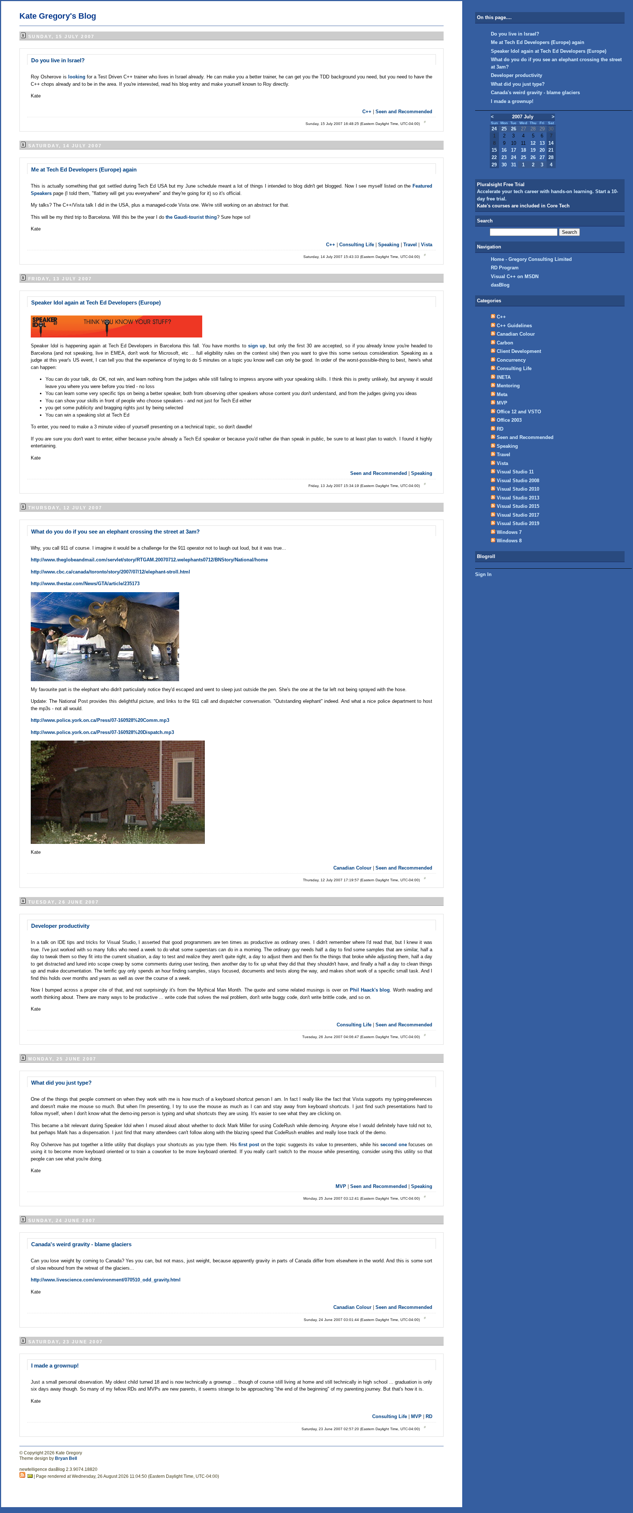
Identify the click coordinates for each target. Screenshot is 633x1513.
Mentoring (508, 385)
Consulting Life (356, 244)
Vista (426, 244)
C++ (366, 111)
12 (533, 143)
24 (494, 129)
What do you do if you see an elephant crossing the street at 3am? (115, 531)
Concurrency (511, 360)
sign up (257, 345)
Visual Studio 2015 (518, 506)
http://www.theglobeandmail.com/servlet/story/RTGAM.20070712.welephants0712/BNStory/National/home (149, 559)
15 (494, 150)
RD (429, 1416)
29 (494, 164)
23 (504, 157)
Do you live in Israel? (58, 60)
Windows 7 (509, 532)
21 (551, 150)
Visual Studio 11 (515, 472)
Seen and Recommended (403, 111)
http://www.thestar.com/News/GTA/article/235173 (85, 583)
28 (551, 157)
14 (551, 143)
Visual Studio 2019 (518, 523)
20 (542, 150)
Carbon (505, 343)
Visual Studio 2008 (518, 480)
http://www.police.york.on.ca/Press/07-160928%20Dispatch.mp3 (102, 732)
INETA (504, 377)
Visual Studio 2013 (518, 498)
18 (523, 150)
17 (513, 150)
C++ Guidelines (514, 325)
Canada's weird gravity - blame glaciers (81, 1244)
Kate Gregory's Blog (57, 16)
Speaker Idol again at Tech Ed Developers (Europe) (96, 302)
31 (513, 164)
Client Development (519, 351)
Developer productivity (60, 926)
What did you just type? (61, 1083)
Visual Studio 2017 (518, 515)
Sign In (483, 574)
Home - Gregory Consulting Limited (531, 259)
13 (542, 143)
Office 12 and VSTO (519, 411)
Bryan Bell (66, 1458)
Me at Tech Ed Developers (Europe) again (84, 169)
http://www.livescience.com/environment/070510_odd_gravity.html (106, 1280)
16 (504, 150)
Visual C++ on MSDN (514, 276)
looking (77, 77)
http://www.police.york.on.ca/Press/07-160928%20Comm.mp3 (100, 720)
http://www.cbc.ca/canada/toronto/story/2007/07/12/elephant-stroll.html (110, 572)
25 (504, 129)
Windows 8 (509, 540)
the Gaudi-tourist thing (191, 217)
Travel (410, 244)
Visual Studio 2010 (518, 489)
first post (249, 1144)
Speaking (388, 244)
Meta (502, 394)
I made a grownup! (55, 1365)
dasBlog (500, 285)
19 (533, 150)
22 (494, 157)
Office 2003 (509, 420)
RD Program (505, 267)
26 (513, 129)
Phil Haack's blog (370, 990)
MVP (341, 1186)
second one (394, 1144)
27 (542, 157)
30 (504, 164)
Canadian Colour (352, 868)
